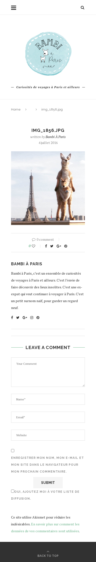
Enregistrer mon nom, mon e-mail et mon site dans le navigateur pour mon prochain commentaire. (47, 464)
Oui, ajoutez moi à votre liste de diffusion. (45, 495)
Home (16, 109)
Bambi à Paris (56, 136)
